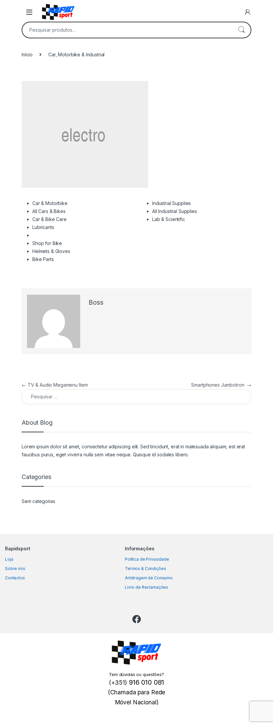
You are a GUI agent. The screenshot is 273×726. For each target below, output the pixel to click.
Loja (9, 559)
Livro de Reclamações (146, 587)
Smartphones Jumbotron (221, 385)
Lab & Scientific (168, 219)
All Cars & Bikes (49, 211)
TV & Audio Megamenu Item (55, 385)
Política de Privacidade (147, 559)
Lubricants (43, 227)
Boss (96, 302)
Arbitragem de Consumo (149, 577)
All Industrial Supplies (174, 211)
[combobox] (127, 30)
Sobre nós (15, 568)
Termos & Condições (145, 568)
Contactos (15, 577)
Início (27, 54)
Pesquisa (241, 30)
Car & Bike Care (49, 219)
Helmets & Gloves (51, 251)
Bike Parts (43, 259)
